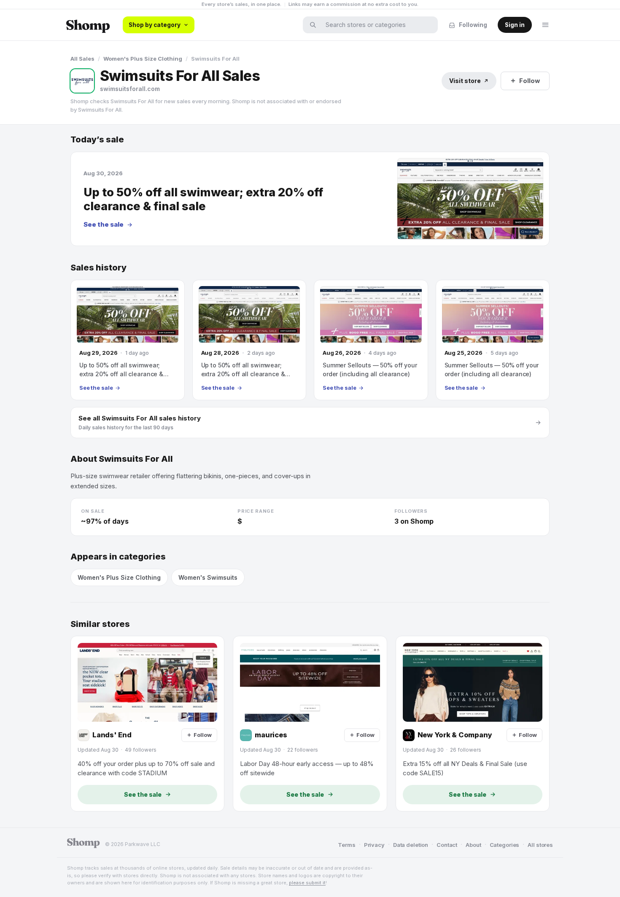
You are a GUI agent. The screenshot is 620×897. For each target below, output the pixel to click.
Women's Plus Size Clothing (142, 58)
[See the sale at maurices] (309, 723)
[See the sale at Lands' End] (147, 723)
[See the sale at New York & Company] (472, 723)
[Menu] (545, 24)
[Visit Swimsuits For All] (82, 81)
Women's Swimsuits (207, 577)
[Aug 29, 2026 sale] (127, 340)
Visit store (465, 80)
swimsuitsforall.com (130, 88)
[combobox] (376, 25)
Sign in (515, 24)
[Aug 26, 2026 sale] (371, 340)
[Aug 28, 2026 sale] (249, 340)
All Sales (82, 58)
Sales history (98, 268)
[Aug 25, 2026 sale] (493, 340)
